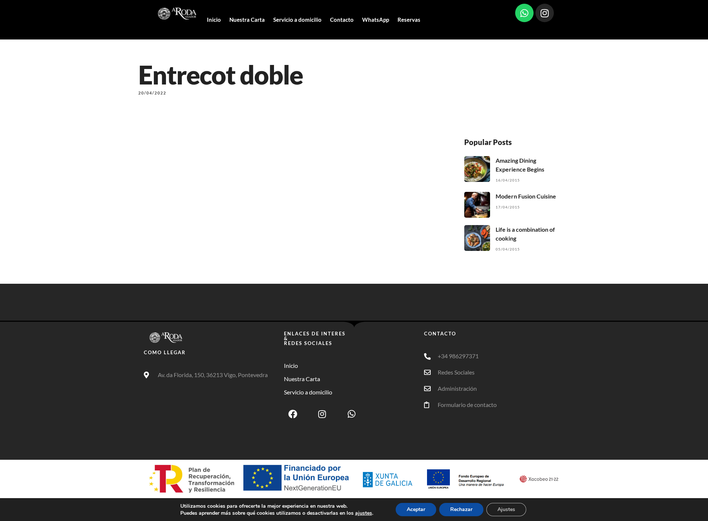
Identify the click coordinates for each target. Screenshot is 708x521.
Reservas (409, 19)
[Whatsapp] (524, 13)
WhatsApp (375, 19)
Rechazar (461, 509)
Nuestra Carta (247, 19)
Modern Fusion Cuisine (526, 196)
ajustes (363, 513)
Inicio (214, 19)
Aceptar (416, 509)
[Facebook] (293, 414)
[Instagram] (544, 13)
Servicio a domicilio (297, 19)
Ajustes (506, 509)
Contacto (342, 19)
